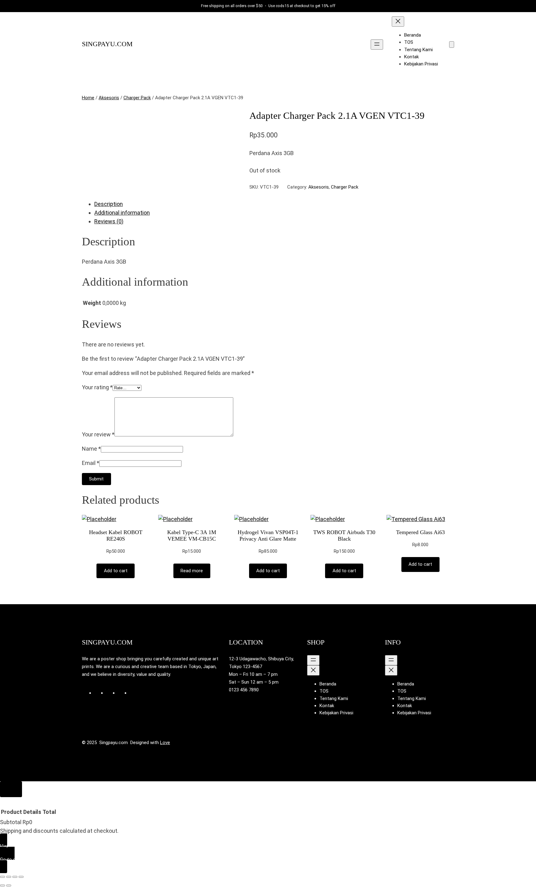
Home (88, 97)
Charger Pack (137, 97)
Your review (98, 434)
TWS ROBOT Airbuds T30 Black (344, 535)
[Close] (11, 789)
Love (165, 742)
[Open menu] (377, 44)
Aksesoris (109, 97)
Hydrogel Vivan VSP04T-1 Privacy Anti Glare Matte (268, 535)
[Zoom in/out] (2, 877)
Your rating (97, 387)
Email (90, 463)
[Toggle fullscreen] (8, 877)
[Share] (14, 877)
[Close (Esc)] (21, 877)
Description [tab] (108, 204)
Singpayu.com (107, 44)
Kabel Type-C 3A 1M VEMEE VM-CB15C (191, 535)
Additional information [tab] (122, 212)
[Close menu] (398, 21)
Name (91, 448)
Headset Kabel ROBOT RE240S (115, 535)
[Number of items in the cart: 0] (451, 44)
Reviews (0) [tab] (108, 221)
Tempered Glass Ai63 (420, 532)
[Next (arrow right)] (8, 885)
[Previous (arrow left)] (2, 885)
